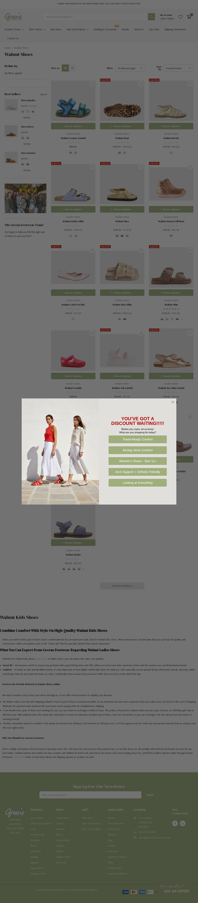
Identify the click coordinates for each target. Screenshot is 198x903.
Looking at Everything (138, 482)
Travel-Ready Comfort (138, 439)
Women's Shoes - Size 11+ (137, 461)
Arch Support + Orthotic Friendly (137, 472)
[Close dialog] (172, 402)
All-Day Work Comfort (138, 450)
